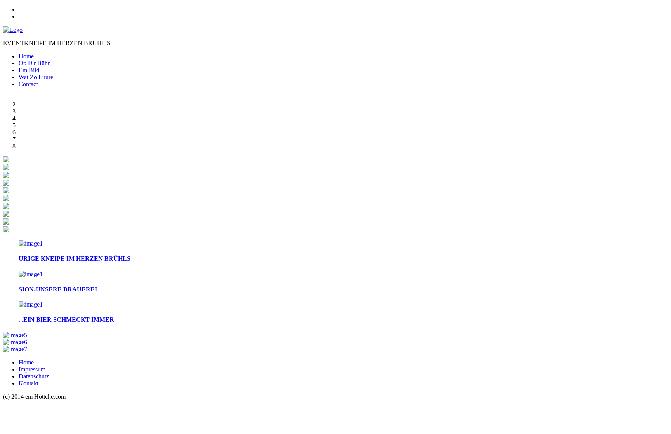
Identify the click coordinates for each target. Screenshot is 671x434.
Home (26, 56)
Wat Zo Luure (36, 77)
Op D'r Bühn (35, 63)
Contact (28, 84)
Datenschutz (34, 376)
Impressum (32, 369)
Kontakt (28, 383)
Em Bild (29, 70)
